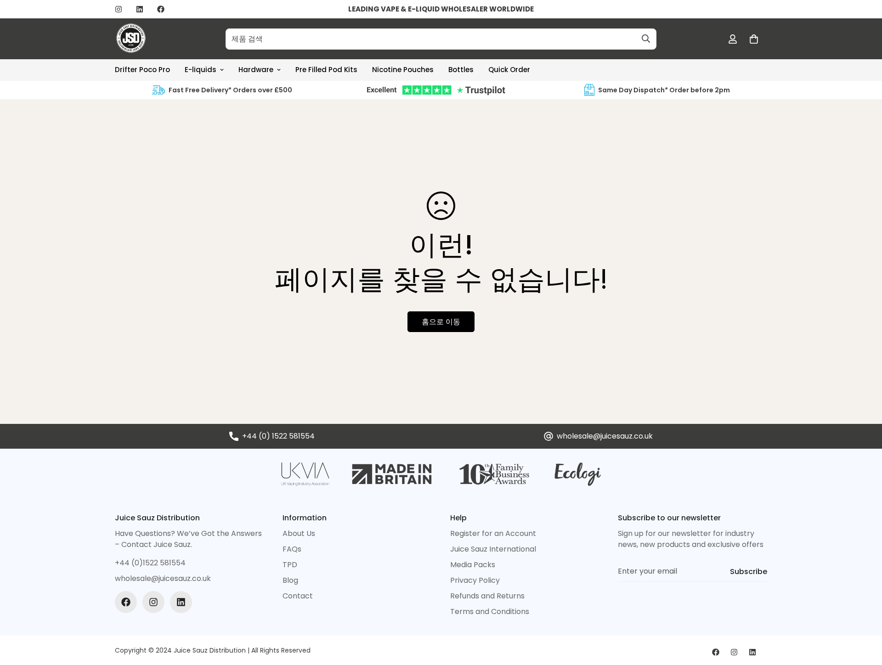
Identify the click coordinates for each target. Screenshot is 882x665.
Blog (290, 580)
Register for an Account (493, 533)
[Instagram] (118, 9)
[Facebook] (160, 9)
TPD (290, 564)
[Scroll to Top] (864, 615)
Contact (298, 596)
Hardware (255, 69)
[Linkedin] (139, 9)
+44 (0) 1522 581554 (278, 436)
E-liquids (200, 69)
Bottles (461, 69)
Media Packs (472, 564)
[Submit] (645, 38)
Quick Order (509, 69)
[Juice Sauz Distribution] (131, 39)
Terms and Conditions (489, 611)
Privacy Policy (475, 580)
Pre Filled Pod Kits (326, 69)
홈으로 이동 (441, 321)
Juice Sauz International (493, 549)
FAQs (292, 549)
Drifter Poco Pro (142, 69)
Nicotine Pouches (403, 69)
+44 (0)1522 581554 (150, 563)
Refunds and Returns (487, 596)
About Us (299, 533)
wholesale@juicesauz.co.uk (605, 436)
